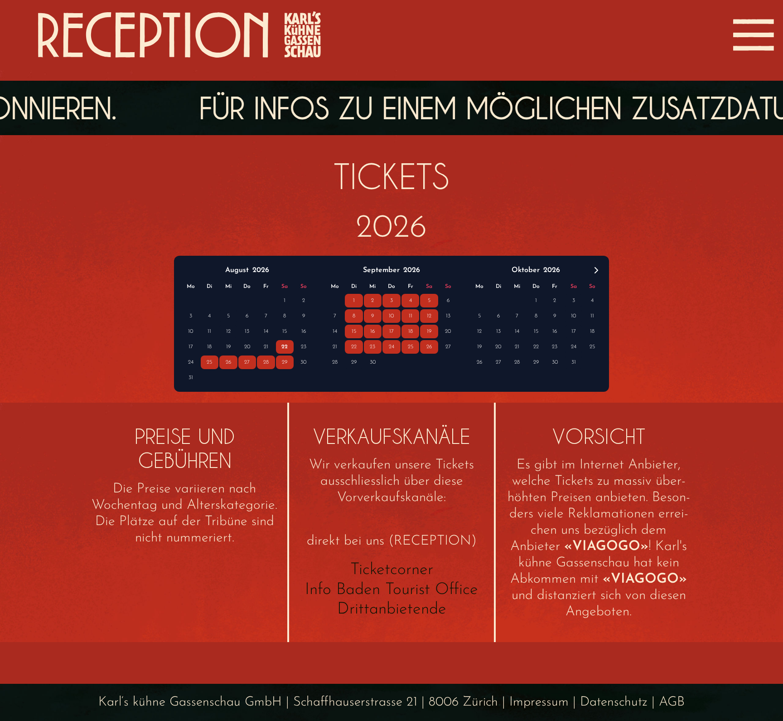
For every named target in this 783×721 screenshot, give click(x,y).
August (237, 270)
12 (228, 331)
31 (190, 377)
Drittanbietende (391, 609)
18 (209, 347)
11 (209, 331)
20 (247, 347)
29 (284, 362)
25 (209, 362)
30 (303, 362)
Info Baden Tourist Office (391, 590)
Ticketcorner (391, 570)
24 (190, 362)
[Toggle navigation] (753, 35)
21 (266, 347)
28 (266, 362)
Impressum (539, 702)
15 (284, 331)
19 (228, 347)
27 (247, 362)
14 (266, 331)
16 (303, 331)
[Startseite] (179, 34)
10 (190, 331)
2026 (260, 270)
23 (303, 347)
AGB (672, 702)
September (381, 270)
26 (228, 362)
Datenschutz (614, 702)
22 (284, 347)
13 (247, 331)
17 (190, 347)
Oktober (526, 270)
